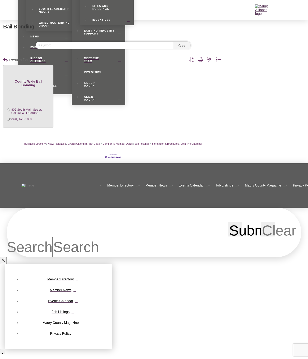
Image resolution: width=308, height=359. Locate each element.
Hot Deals (94, 143)
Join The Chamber (191, 143)
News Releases (57, 143)
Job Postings (142, 143)
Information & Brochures (165, 143)
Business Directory (35, 143)
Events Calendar (77, 143)
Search (29, 247)
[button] (252, 10)
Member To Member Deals (117, 143)
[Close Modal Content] (3, 260)
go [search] (183, 45)
